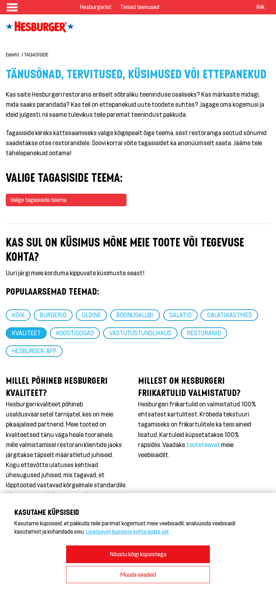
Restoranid (204, 332)
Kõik (18, 314)
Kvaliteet (26, 332)
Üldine (91, 314)
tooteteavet (203, 444)
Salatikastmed (229, 314)
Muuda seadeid (138, 574)
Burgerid (53, 314)
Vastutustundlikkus (140, 332)
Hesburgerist (95, 6)
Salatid (180, 314)
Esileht (12, 54)
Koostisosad (75, 332)
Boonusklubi (135, 314)
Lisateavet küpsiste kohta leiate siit (127, 531)
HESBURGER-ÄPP (34, 350)
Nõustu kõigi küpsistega (138, 553)
